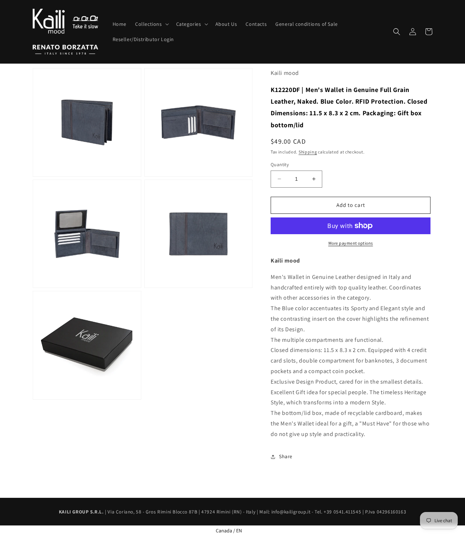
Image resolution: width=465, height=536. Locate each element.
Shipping (308, 152)
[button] (151, 24)
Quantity (280, 164)
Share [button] (285, 456)
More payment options (350, 243)
